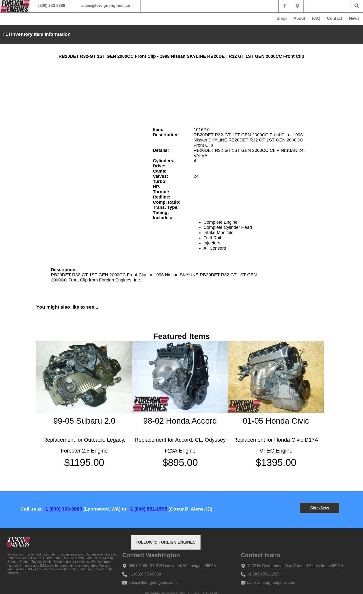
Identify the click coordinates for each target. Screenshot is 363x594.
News (354, 18)
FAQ (316, 18)
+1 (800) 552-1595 (147, 509)
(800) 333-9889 (51, 5)
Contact (334, 18)
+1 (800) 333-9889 (62, 509)
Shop (282, 18)
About (299, 18)
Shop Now (319, 508)
